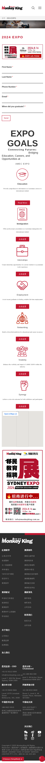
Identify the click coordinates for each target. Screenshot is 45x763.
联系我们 (28, 615)
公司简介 (5, 636)
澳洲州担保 (28, 560)
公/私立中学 (6, 556)
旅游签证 (5, 603)
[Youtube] (39, 732)
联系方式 (27, 621)
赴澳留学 (6, 550)
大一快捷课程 (7, 565)
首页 (3, 18)
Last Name (7, 77)
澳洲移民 (28, 550)
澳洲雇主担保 (29, 583)
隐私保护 (15, 748)
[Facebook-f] (32, 735)
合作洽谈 (27, 625)
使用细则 (23, 748)
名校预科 (5, 560)
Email (5, 97)
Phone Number (9, 87)
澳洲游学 (5, 583)
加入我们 (6, 653)
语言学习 (5, 578)
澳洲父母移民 (29, 565)
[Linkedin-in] (25, 735)
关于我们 (6, 630)
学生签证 (5, 616)
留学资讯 (27, 598)
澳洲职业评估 (29, 588)
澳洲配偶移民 (29, 578)
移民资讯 (27, 603)
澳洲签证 (6, 592)
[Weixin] (25, 732)
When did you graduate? (14, 106)
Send (6, 118)
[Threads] (25, 738)
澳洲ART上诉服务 (9, 612)
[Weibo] (32, 732)
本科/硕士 (5, 569)
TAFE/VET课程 (8, 574)
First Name (7, 67)
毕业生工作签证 (8, 598)
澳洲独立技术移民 (31, 574)
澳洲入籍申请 (29, 556)
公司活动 (27, 607)
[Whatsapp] (39, 735)
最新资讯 (28, 592)
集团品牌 (5, 640)
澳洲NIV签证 (29, 569)
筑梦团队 (5, 645)
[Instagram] (32, 738)
